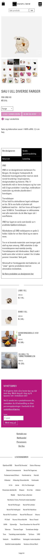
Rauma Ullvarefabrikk (20, 519)
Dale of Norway (35, 465)
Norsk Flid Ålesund (26, 515)
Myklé (13, 495)
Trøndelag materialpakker (17, 534)
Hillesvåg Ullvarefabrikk (21, 480)
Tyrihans (31, 534)
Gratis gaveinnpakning (29, 152)
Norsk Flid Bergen (14, 505)
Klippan (21, 490)
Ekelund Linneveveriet (13, 470)
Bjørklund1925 (7, 465)
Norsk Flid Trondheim (10, 515)
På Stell (7, 519)
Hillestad (7, 480)
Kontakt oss (22, 433)
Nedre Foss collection (25, 495)
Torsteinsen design (32, 529)
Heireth (36, 475)
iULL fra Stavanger (28, 485)
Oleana (37, 515)
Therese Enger (18, 529)
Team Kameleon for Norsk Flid (30, 524)
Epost (5, 414)
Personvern (21, 442)
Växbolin (5, 539)
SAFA (5, 524)
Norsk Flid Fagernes (30, 470)
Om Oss (21, 446)
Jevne (17, 485)
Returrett (6, 158)
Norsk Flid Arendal (21, 465)
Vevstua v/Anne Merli (31, 544)
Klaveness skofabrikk (9, 490)
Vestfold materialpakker (13, 544)
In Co (10, 485)
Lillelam (37, 490)
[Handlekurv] (3, 4)
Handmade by (26, 475)
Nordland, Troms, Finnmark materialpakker (21, 500)
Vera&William (15, 539)
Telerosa (8, 529)
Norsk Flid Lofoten (29, 505)
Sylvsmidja (13, 524)
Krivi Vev (30, 490)
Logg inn (21, 553)
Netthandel (21, 437)
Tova (4, 534)
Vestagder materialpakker (31, 539)
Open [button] (40, 3)
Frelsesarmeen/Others (11, 475)
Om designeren (8, 150)
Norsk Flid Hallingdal (13, 510)
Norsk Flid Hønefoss (29, 510)
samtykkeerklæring (12, 409)
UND (38, 534)
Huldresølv (35, 480)
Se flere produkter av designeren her (18, 273)
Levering (26, 158)
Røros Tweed (34, 519)
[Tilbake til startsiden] (21, 4)
